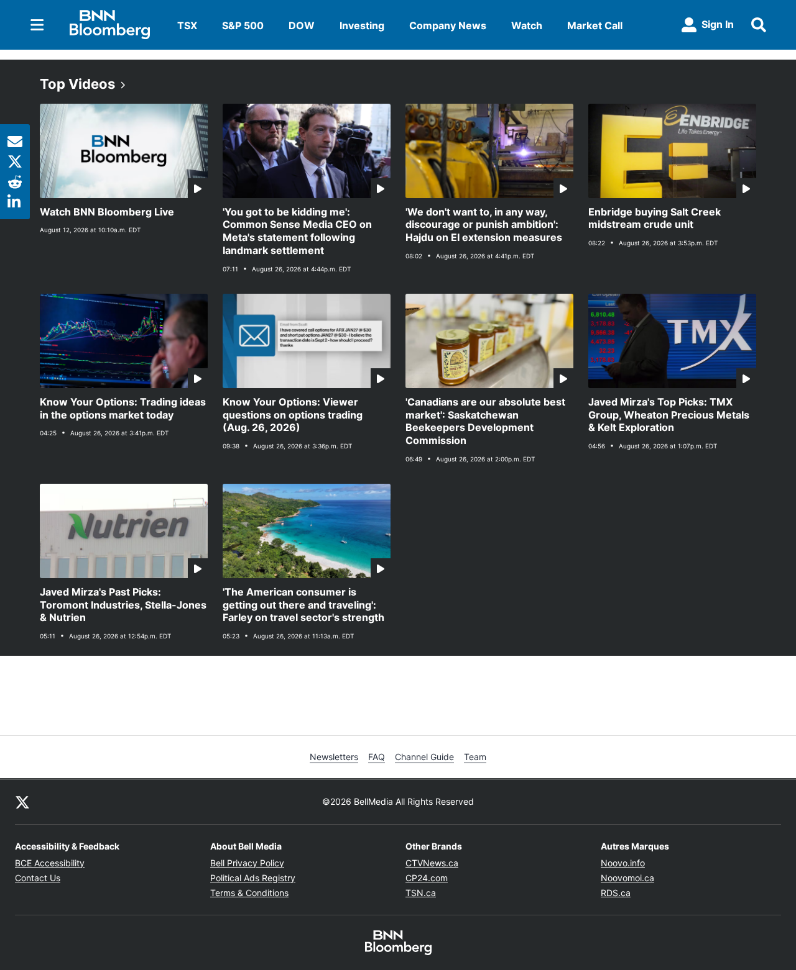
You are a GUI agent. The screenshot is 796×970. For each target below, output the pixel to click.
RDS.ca (616, 892)
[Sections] (37, 24)
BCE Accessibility (50, 863)
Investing (362, 25)
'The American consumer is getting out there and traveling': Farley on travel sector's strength (303, 605)
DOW (302, 25)
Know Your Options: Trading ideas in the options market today (123, 408)
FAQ (376, 756)
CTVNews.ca (431, 863)
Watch (526, 25)
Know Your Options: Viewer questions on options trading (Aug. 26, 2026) (293, 415)
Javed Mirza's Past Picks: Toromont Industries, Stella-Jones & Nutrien (123, 605)
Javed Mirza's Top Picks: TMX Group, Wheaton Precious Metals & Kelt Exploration (668, 415)
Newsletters (334, 756)
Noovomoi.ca (627, 878)
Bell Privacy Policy (247, 863)
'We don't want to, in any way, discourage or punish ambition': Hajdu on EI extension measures (483, 225)
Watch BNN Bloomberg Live (107, 212)
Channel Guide (424, 756)
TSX (187, 25)
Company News (447, 25)
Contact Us (37, 878)
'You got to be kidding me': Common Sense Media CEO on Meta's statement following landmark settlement (297, 231)
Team (475, 756)
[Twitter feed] (22, 801)
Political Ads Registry (252, 878)
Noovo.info (623, 863)
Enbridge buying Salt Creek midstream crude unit (654, 218)
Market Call (594, 25)
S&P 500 (243, 25)
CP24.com (426, 878)
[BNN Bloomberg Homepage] (110, 25)
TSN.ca (420, 892)
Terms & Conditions (249, 892)
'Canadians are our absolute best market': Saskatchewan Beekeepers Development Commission (485, 421)
